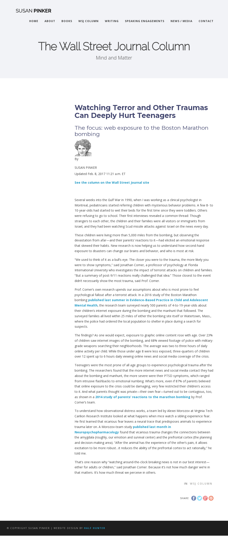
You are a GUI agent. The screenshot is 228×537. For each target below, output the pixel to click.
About (50, 21)
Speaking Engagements (144, 21)
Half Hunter (94, 528)
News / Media (181, 21)
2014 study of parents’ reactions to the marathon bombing (142, 397)
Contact (206, 21)
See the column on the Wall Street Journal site (112, 182)
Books (66, 21)
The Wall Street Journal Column (114, 46)
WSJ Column (88, 21)
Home (33, 21)
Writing (112, 21)
